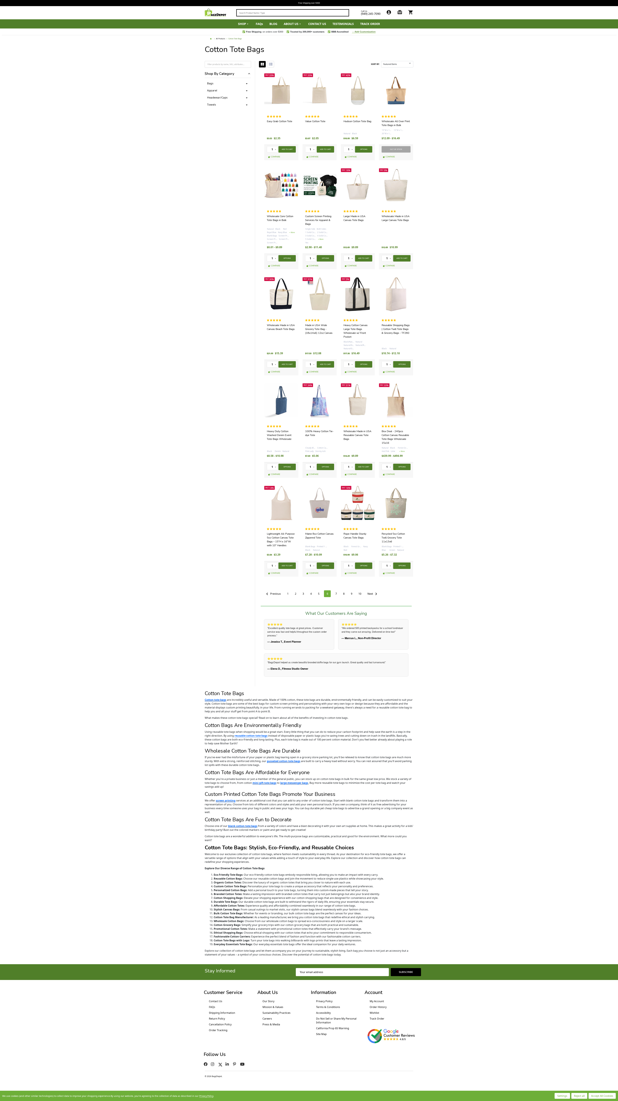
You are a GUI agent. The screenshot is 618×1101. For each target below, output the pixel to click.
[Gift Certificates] (399, 12)
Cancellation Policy (220, 1024)
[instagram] (213, 1064)
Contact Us (215, 1001)
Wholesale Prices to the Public (309, 3)
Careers (267, 1018)
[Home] (211, 38)
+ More (292, 232)
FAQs (259, 24)
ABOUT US (291, 24)
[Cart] (410, 12)
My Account (377, 1001)
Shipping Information (222, 1013)
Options (363, 149)
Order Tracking (218, 1030)
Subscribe (406, 972)
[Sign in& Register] (388, 12)
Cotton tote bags (215, 700)
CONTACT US (317, 24)
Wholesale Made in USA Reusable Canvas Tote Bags (357, 435)
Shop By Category (219, 74)
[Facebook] (206, 1064)
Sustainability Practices (276, 1013)
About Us (267, 992)
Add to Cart (287, 149)
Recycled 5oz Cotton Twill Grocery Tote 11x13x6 (393, 537)
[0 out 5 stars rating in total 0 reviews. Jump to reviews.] (275, 116)
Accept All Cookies (602, 1096)
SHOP (242, 24)
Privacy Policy (324, 1001)
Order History (378, 1007)
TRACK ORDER (370, 24)
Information (323, 992)
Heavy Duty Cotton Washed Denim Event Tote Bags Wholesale (279, 435)
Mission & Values (272, 1007)
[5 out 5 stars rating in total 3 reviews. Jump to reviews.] (274, 211)
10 (359, 593)
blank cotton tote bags (242, 826)
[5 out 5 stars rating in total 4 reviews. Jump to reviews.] (389, 426)
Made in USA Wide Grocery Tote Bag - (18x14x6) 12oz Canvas (318, 329)
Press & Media (271, 1024)
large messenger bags (294, 783)
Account (373, 992)
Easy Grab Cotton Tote (279, 121)
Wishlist (374, 1013)
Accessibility (323, 1013)
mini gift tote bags (264, 783)
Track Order (377, 1018)
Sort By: (375, 64)
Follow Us (215, 1054)
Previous (275, 593)
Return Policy (217, 1018)
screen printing (225, 800)
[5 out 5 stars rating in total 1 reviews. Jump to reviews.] (313, 116)
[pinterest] (235, 1064)
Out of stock (396, 149)
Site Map (321, 1034)
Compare (275, 156)
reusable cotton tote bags (250, 735)
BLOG (273, 24)
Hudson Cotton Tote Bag (357, 121)
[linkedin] (227, 1064)
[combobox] (292, 12)
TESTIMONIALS (343, 24)
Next (370, 593)
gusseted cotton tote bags (283, 761)
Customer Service (223, 992)
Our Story (268, 1001)
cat (262, 64)
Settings (562, 1096)
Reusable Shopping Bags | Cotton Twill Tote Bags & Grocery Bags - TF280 (396, 329)
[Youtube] (242, 1064)
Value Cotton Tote (315, 121)
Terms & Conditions (328, 1007)
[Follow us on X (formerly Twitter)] (220, 1064)
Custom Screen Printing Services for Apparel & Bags (318, 220)
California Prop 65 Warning (332, 1028)
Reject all (579, 1096)
